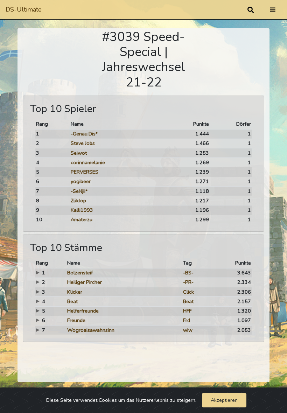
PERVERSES (84, 171)
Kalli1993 (82, 210)
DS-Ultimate (24, 9)
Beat (72, 301)
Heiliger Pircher (84, 282)
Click (188, 291)
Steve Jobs (83, 143)
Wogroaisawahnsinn (90, 330)
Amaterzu (81, 219)
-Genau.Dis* (84, 133)
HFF (187, 310)
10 (39, 219)
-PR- (188, 282)
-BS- (188, 272)
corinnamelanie (88, 162)
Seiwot (79, 152)
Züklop (78, 200)
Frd (186, 320)
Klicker (74, 291)
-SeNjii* (79, 191)
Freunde (76, 320)
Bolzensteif (80, 272)
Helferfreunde (83, 310)
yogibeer (81, 181)
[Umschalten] (272, 10)
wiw (187, 330)
